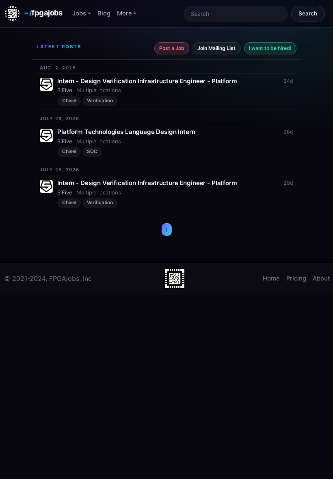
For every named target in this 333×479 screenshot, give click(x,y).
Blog (103, 13)
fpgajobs (43, 12)
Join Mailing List (216, 48)
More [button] (124, 13)
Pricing (296, 278)
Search (307, 13)
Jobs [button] (79, 13)
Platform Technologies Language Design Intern (126, 132)
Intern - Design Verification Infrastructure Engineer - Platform (147, 81)
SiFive (64, 90)
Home (271, 278)
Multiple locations (98, 90)
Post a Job (171, 48)
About (321, 278)
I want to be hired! (270, 48)
